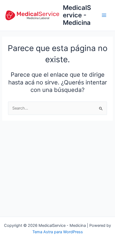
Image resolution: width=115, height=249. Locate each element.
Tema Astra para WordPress (57, 231)
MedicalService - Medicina (77, 15)
